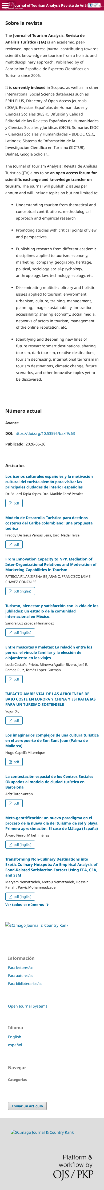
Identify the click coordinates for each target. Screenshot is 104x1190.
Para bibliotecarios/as (25, 983)
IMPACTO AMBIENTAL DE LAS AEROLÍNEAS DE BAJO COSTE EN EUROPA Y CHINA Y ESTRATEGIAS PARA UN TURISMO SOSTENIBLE (50, 699)
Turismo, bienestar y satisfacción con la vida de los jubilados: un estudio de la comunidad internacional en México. (51, 611)
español (15, 1044)
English (14, 1036)
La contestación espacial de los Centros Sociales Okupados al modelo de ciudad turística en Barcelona (49, 782)
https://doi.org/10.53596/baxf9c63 (44, 433)
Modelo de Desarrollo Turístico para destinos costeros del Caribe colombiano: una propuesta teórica (49, 523)
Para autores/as (20, 975)
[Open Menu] (5, 5)
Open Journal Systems (27, 1006)
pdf (16, 503)
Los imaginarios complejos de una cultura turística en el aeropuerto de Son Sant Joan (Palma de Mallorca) (52, 740)
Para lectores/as (20, 967)
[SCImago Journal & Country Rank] (36, 925)
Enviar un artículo (27, 1106)
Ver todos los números (24, 904)
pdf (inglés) (22, 591)
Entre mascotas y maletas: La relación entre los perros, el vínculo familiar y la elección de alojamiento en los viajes (48, 652)
